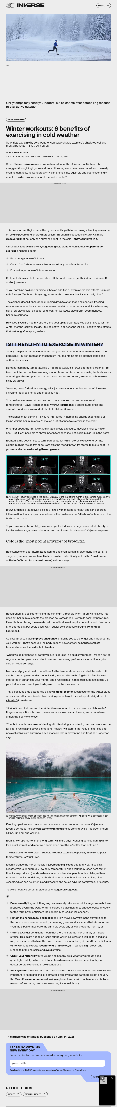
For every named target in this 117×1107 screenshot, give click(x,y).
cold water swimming (49, 828)
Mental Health (33, 1094)
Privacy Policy (81, 1070)
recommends (37, 979)
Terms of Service (63, 1070)
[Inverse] (31, 5)
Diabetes (100, 503)
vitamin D (12, 700)
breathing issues (63, 864)
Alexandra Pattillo (21, 152)
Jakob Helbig (12, 59)
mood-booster (64, 691)
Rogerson (66, 404)
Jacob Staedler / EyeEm (41, 818)
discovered (13, 239)
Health (12, 1094)
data (16, 246)
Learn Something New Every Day (25, 1048)
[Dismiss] (112, 1078)
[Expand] (102, 1078)
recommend (46, 945)
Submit (97, 1077)
